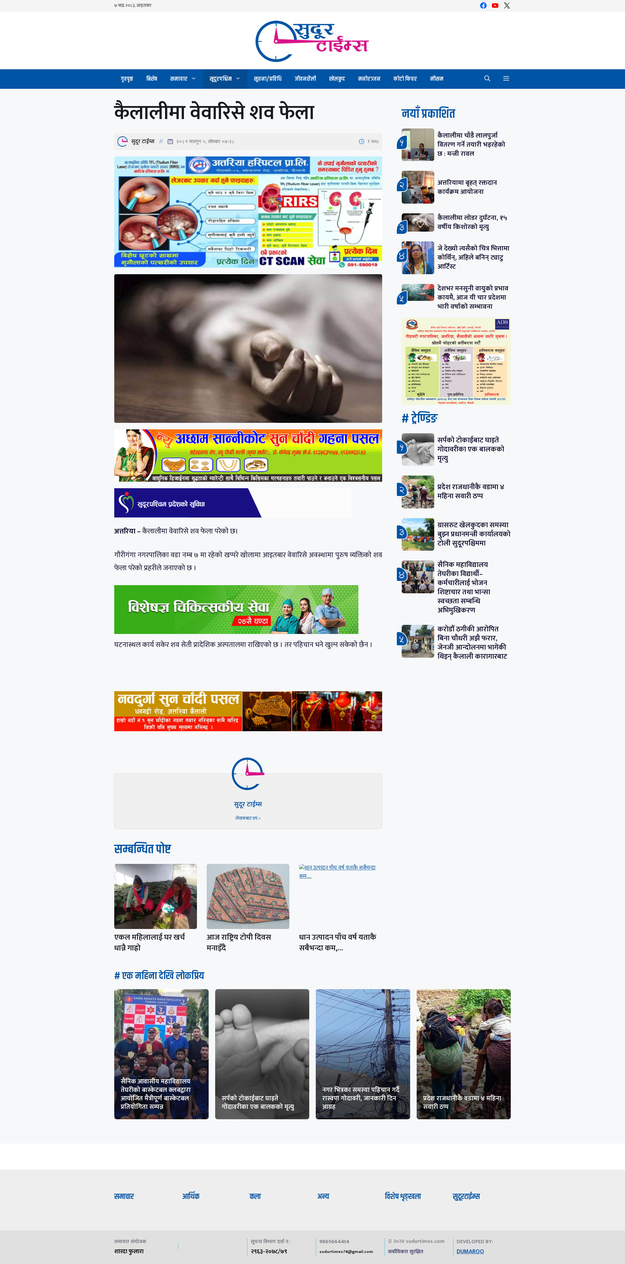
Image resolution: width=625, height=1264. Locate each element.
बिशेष (151, 79)
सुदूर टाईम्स (143, 141)
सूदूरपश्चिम (221, 79)
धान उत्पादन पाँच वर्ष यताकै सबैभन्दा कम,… (337, 943)
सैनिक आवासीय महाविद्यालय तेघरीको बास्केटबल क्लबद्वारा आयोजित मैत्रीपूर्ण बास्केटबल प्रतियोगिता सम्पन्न (156, 1094)
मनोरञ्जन (369, 79)
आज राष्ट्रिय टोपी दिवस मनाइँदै (239, 943)
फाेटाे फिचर (405, 79)
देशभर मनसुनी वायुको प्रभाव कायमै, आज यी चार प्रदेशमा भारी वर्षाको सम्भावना (473, 297)
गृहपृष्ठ (127, 79)
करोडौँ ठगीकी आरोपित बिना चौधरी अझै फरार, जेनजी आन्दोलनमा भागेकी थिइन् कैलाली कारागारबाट (472, 643)
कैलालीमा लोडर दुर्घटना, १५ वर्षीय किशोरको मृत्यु (472, 222)
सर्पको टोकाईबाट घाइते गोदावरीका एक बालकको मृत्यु (471, 449)
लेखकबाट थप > (248, 818)
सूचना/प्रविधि (268, 79)
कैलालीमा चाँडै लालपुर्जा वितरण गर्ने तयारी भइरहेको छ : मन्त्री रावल (471, 144)
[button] (487, 79)
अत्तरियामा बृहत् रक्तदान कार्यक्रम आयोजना (467, 187)
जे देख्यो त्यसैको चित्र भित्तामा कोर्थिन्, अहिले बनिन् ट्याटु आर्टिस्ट (473, 257)
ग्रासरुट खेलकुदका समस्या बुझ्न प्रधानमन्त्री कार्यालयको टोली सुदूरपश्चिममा (474, 534)
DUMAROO (470, 1252)
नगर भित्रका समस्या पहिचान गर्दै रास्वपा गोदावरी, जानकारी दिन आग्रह (360, 1098)
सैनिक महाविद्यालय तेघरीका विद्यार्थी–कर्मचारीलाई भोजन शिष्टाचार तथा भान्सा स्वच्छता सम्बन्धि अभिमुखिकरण (464, 587)
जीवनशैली (305, 79)
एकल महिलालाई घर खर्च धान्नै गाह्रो (149, 943)
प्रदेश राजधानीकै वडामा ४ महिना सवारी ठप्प (471, 491)
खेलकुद (337, 79)
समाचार (179, 79)
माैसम (436, 79)
